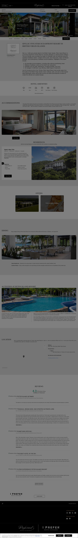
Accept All (68, 535)
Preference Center (51, 535)
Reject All (59, 535)
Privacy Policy (37, 535)
